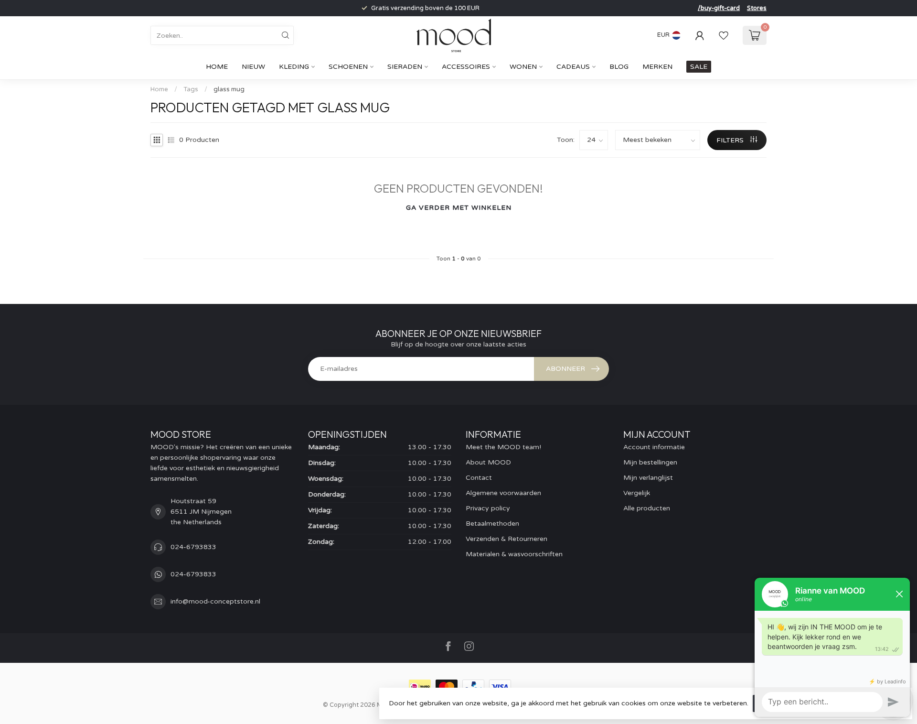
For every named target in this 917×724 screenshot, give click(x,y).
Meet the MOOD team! (503, 447)
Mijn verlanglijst (648, 478)
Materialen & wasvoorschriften (514, 554)
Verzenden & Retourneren (506, 539)
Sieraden (404, 67)
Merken (657, 67)
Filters (731, 140)
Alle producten (646, 508)
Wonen (523, 67)
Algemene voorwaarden (503, 493)
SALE (698, 67)
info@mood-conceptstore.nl (215, 601)
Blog (619, 67)
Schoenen (348, 67)
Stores (757, 8)
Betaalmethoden (492, 523)
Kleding (294, 67)
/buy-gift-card (719, 8)
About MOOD (488, 462)
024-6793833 (193, 547)
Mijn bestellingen (650, 462)
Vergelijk (636, 493)
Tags (190, 89)
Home (217, 67)
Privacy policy (488, 508)
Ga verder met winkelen (459, 208)
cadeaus (573, 67)
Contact (479, 478)
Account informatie (654, 447)
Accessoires (466, 67)
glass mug (229, 89)
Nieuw (253, 67)
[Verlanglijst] (723, 35)
